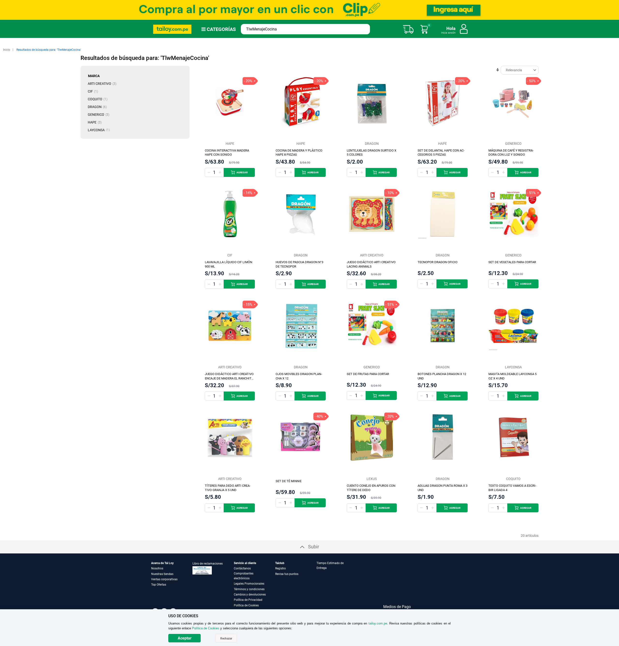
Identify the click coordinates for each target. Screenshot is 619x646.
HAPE (96, 122)
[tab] (337, 584)
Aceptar (185, 638)
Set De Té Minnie (289, 481)
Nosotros (157, 568)
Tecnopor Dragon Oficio (437, 262)
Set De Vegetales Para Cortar (512, 262)
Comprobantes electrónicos (243, 576)
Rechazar (226, 638)
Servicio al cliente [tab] (245, 563)
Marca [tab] (94, 76)
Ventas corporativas (164, 579)
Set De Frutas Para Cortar (368, 374)
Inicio (7, 49)
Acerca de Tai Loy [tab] (162, 563)
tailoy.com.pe (377, 623)
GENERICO (100, 114)
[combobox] (305, 29)
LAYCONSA (100, 130)
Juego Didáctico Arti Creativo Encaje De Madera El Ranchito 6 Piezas (229, 378)
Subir (313, 547)
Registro (280, 568)
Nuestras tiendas (162, 574)
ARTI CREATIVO (103, 84)
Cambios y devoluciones (250, 594)
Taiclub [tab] (279, 563)
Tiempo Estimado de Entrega (330, 565)
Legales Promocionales (249, 583)
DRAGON (99, 107)
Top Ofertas (158, 584)
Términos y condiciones (249, 589)
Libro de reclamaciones (207, 563)
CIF (94, 91)
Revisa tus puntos (286, 574)
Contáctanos (242, 568)
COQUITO (99, 99)
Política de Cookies (246, 605)
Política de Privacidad (248, 600)
